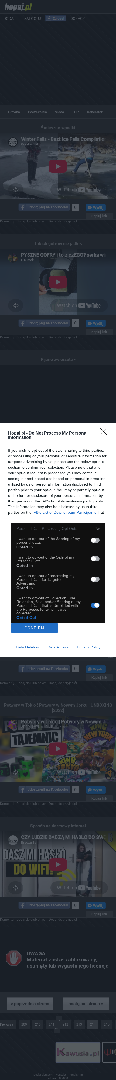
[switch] (95, 540)
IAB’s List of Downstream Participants (64, 512)
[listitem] (58, 528)
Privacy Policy (88, 647)
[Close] (105, 433)
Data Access (58, 647)
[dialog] (58, 540)
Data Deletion (27, 647)
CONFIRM (35, 628)
